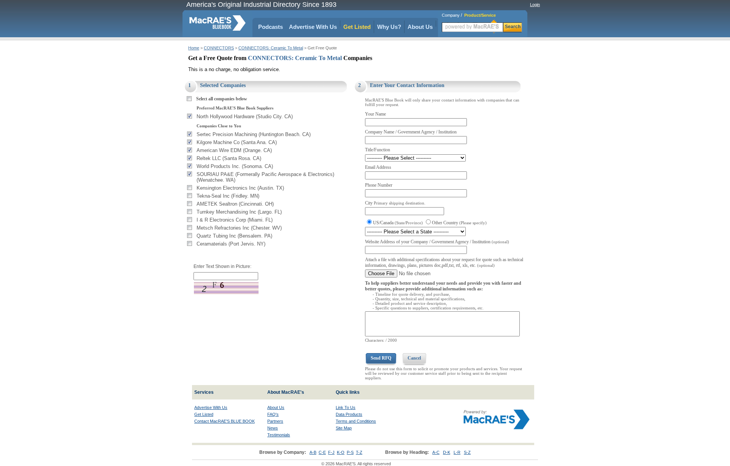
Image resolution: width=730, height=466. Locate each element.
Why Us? (389, 27)
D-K (446, 452)
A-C (436, 452)
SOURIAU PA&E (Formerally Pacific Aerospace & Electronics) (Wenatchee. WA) (265, 177)
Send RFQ (381, 358)
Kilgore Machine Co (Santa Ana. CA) (237, 142)
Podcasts (270, 27)
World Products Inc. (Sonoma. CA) (235, 166)
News (272, 428)
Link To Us (345, 407)
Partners (275, 421)
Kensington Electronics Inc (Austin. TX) (240, 188)
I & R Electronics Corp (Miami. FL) (235, 220)
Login (535, 4)
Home (193, 48)
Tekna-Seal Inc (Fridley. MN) (228, 196)
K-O (340, 452)
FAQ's (273, 414)
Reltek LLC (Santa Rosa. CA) (229, 158)
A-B (312, 452)
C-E (322, 452)
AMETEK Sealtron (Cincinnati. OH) (235, 204)
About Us (420, 27)
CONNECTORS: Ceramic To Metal (270, 48)
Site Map (344, 428)
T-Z (359, 452)
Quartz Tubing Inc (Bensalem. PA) (234, 236)
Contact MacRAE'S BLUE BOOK (224, 421)
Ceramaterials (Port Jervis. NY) (231, 244)
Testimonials (278, 435)
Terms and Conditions (356, 421)
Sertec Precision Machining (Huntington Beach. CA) (254, 134)
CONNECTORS (219, 48)
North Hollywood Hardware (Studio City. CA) (245, 116)
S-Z (467, 452)
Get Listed (357, 27)
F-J (331, 452)
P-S (350, 452)
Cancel (414, 358)
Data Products (349, 414)
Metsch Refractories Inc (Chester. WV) (239, 228)
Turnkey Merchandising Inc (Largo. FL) (239, 212)
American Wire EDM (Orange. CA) (234, 150)
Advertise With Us (313, 27)
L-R (457, 452)
